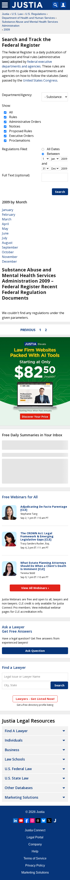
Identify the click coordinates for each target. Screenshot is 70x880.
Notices (14, 126)
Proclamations (19, 140)
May (5, 228)
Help (35, 851)
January (7, 210)
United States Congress (40, 80)
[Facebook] (26, 820)
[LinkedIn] (15, 820)
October (8, 252)
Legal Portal (35, 837)
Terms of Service (35, 858)
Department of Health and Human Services (28, 17)
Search (60, 192)
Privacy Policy (35, 865)
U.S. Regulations (35, 13)
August (7, 243)
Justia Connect (35, 830)
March (6, 219)
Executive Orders (21, 136)
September (10, 247)
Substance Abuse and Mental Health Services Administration (30, 23)
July (4, 238)
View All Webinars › (35, 588)
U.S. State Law (16, 778)
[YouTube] (21, 820)
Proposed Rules (20, 131)
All (10, 112)
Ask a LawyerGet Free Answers (17, 629)
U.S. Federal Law (18, 768)
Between (53, 154)
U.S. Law (17, 13)
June (5, 233)
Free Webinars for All (20, 497)
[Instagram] (32, 820)
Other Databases (19, 787)
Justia (5, 13)
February (8, 214)
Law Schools (15, 759)
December (9, 261)
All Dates (53, 149)
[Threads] (38, 820)
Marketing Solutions (21, 797)
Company (35, 844)
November (10, 257)
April (5, 224)
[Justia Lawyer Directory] (54, 820)
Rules (12, 117)
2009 (7, 29)
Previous (27, 330)
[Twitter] (49, 820)
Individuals (14, 740)
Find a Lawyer (14, 667)
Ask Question (35, 651)
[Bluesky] (43, 820)
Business (12, 749)
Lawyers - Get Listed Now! (35, 699)
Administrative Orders (24, 121)
